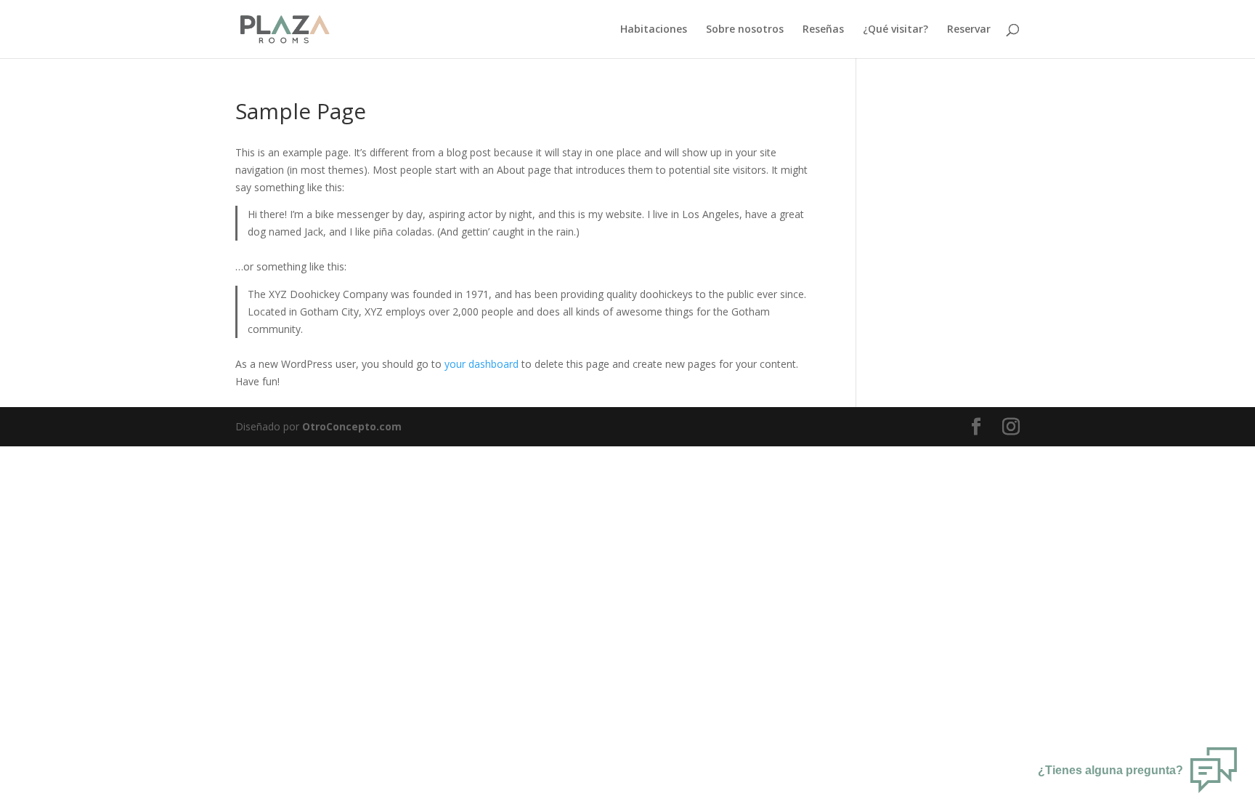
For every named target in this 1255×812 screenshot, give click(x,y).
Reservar (969, 30)
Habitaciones (653, 30)
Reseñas (823, 30)
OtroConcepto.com (352, 426)
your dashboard (481, 364)
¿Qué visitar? (895, 30)
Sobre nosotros (745, 30)
